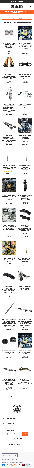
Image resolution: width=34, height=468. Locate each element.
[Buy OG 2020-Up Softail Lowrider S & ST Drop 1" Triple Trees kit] (25, 215)
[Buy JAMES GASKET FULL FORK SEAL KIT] (25, 94)
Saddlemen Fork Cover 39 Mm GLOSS (9, 352)
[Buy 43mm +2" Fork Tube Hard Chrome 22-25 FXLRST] (25, 155)
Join (25, 434)
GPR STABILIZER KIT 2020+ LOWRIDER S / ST (25, 44)
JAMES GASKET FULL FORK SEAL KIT (25, 106)
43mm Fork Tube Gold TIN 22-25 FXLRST (25, 259)
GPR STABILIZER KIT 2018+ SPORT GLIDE (25, 352)
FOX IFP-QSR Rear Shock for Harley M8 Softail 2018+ (25, 197)
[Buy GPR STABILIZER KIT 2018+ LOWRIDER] (25, 125)
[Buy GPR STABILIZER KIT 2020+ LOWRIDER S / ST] (25, 33)
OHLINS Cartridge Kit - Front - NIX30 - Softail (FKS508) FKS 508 (9, 138)
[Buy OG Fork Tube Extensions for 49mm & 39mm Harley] (9, 33)
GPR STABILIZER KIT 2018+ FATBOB (9, 196)
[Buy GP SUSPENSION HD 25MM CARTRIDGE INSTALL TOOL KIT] (25, 369)
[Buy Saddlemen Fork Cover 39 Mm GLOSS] (9, 340)
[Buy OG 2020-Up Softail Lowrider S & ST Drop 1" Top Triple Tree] (9, 276)
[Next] (22, 396)
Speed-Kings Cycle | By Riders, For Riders (12, 462)
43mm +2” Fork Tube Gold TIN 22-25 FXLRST (9, 167)
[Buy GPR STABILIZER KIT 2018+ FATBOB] (9, 185)
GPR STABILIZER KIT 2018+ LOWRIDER (25, 137)
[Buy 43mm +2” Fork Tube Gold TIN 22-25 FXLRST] (9, 155)
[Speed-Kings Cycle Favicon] (17, 409)
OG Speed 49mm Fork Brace (25, 75)
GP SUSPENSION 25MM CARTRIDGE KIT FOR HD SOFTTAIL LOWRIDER (9, 382)
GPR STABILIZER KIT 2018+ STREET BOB (8, 259)
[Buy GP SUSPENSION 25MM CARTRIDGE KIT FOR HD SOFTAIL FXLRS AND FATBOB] (25, 309)
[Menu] (3, 6)
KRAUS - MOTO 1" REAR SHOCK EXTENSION (25, 288)
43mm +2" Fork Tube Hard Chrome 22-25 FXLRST (25, 168)
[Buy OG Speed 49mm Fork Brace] (25, 64)
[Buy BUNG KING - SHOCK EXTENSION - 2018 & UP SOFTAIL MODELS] (9, 215)
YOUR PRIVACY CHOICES (15, 445)
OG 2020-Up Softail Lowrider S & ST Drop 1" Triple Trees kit (25, 228)
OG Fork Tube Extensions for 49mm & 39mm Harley (9, 45)
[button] (30, 6)
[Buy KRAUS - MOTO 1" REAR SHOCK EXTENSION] (25, 276)
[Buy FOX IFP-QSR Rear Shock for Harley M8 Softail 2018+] (25, 185)
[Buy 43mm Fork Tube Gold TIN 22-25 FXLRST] (25, 248)
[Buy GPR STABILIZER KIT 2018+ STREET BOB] (9, 248)
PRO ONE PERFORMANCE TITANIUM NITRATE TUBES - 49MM (9, 77)
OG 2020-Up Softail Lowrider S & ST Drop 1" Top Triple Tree (9, 289)
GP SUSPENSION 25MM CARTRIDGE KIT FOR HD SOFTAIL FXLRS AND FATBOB (25, 322)
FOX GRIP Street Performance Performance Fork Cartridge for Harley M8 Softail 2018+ (9, 323)
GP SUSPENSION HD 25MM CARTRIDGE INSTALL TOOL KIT (25, 381)
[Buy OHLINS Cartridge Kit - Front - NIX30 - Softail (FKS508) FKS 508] (9, 125)
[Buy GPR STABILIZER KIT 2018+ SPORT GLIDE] (25, 340)
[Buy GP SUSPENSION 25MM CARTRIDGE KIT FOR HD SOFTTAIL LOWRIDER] (9, 369)
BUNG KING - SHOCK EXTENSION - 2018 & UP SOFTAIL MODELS (9, 227)
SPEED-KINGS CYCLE (7, 459)
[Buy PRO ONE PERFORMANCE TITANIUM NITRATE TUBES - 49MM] (9, 64)
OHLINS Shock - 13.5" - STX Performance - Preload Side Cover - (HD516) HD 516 (9, 108)
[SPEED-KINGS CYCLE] (16, 6)
